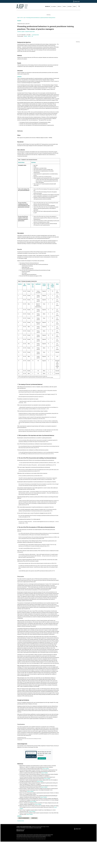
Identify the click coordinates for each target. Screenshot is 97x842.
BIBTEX (25, 36)
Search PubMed (46, 768)
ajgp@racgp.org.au (21, 829)
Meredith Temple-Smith (30, 31)
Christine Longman (21, 31)
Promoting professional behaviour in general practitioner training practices (40, 17)
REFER (29, 36)
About (74, 6)
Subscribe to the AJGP (20, 830)
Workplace (34, 818)
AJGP (18, 17)
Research (19, 20)
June (24, 17)
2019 (21, 17)
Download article (35, 34)
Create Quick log (42, 758)
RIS (32, 36)
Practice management (24, 818)
